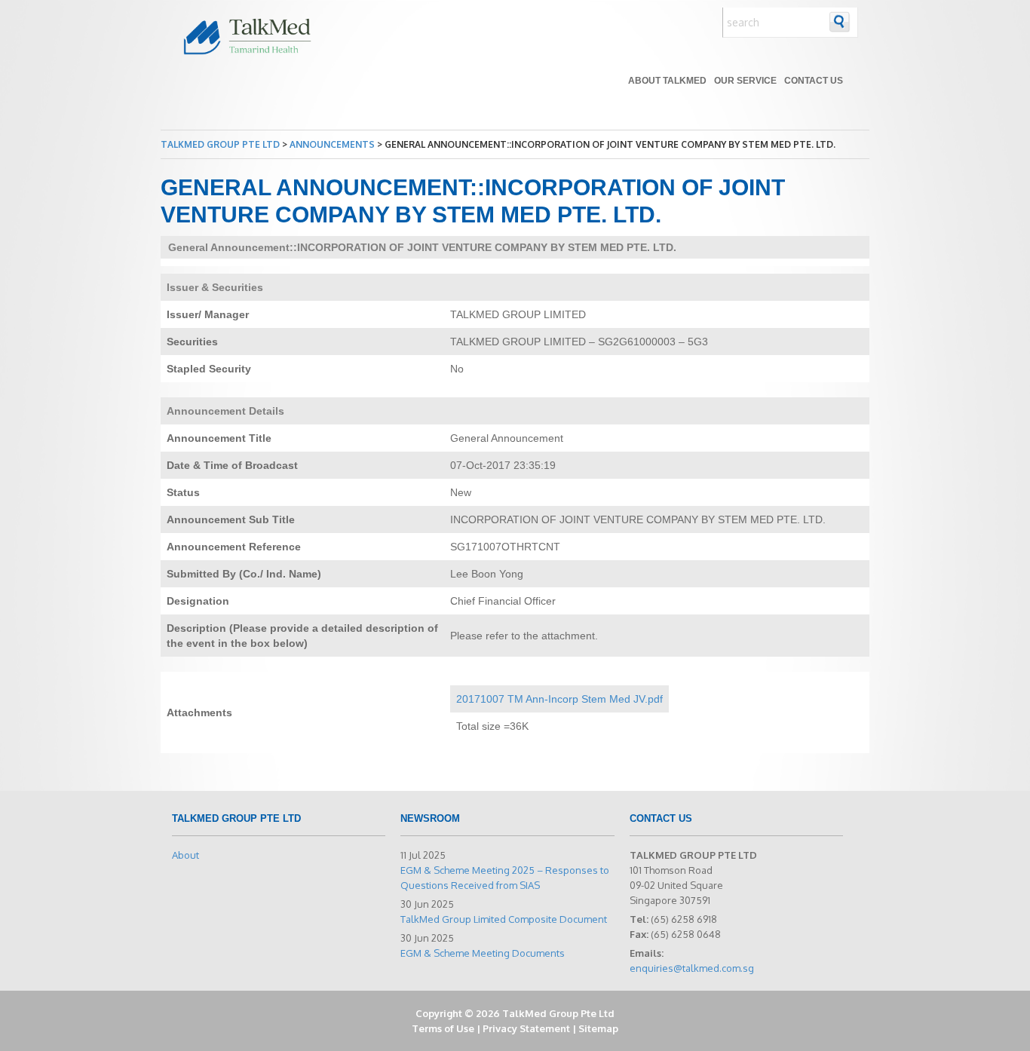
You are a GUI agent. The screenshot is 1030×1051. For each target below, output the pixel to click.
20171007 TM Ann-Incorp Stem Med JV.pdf (559, 699)
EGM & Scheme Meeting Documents (482, 953)
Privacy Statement (526, 1028)
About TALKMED (667, 80)
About (185, 855)
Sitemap (598, 1028)
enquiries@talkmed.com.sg (692, 968)
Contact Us (813, 80)
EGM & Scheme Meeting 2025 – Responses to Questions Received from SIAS (504, 877)
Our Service (745, 80)
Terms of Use (443, 1028)
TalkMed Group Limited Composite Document (503, 919)
